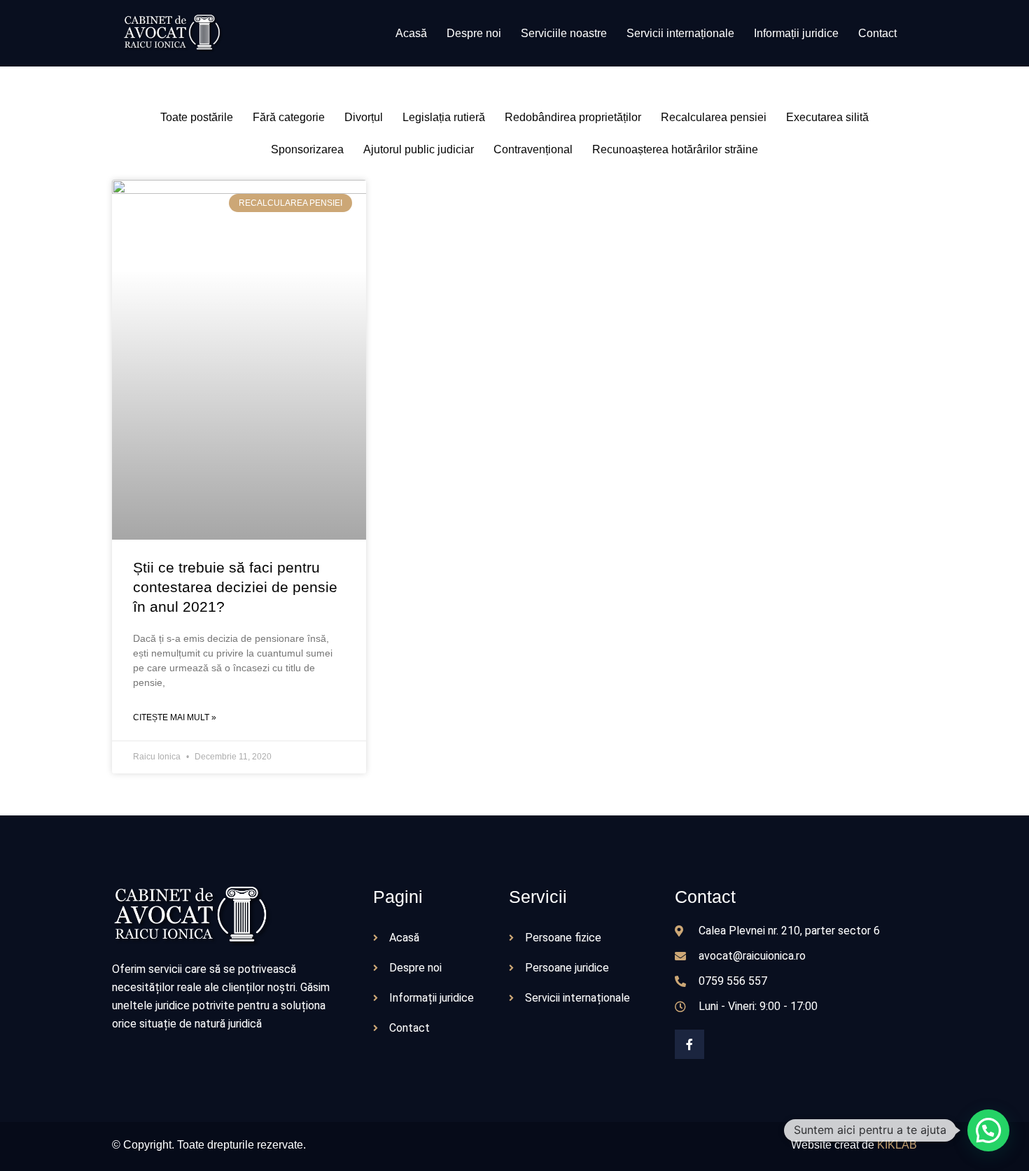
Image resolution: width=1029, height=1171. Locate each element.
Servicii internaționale (680, 33)
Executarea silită (827, 117)
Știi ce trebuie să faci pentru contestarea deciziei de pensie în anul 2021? (235, 587)
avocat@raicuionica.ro (752, 955)
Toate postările (196, 117)
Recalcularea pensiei (713, 117)
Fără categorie (289, 117)
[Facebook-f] (689, 1044)
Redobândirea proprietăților (573, 117)
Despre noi (474, 33)
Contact (877, 33)
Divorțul (363, 117)
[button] (988, 1130)
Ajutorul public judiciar (418, 149)
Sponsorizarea (307, 149)
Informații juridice (796, 33)
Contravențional (533, 149)
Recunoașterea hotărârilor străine (675, 149)
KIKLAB (897, 1145)
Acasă (411, 33)
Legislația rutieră (443, 117)
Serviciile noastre (564, 33)
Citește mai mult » (174, 717)
